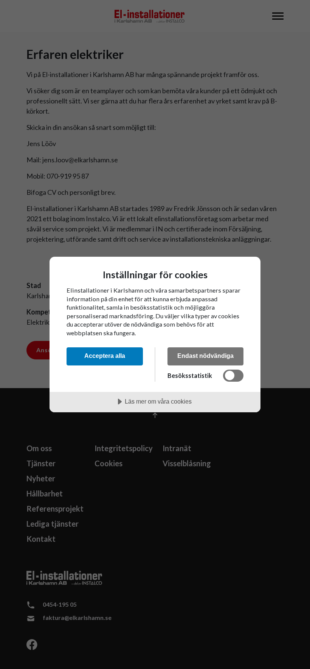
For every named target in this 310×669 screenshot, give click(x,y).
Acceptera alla (104, 355)
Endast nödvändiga (205, 355)
